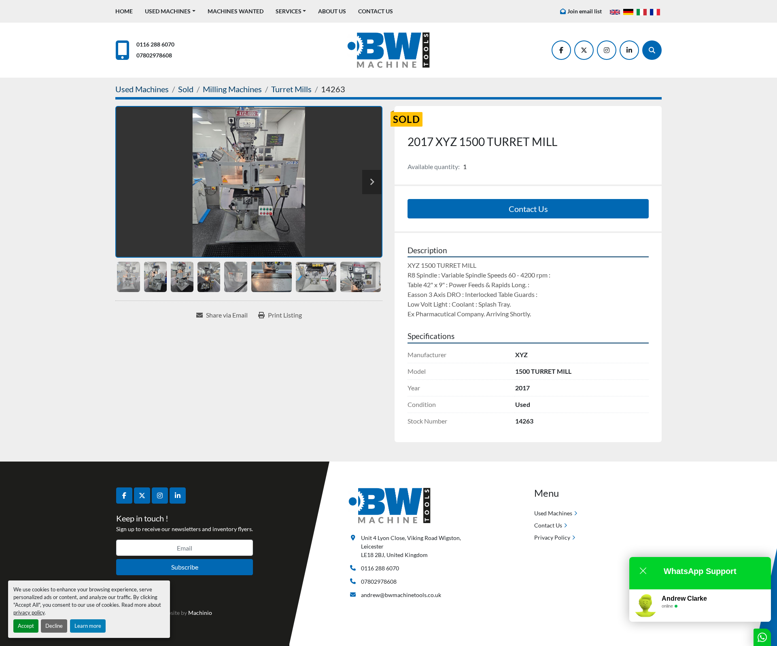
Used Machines (168, 11)
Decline (54, 626)
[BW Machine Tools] (389, 505)
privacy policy (29, 612)
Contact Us (375, 11)
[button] (170, 11)
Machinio (200, 612)
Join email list (584, 11)
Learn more (87, 626)
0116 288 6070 (155, 44)
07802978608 (154, 55)
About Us (332, 11)
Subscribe (184, 567)
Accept (26, 626)
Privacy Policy (552, 537)
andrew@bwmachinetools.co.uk (401, 594)
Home (124, 11)
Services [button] (288, 11)
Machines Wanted (235, 11)
